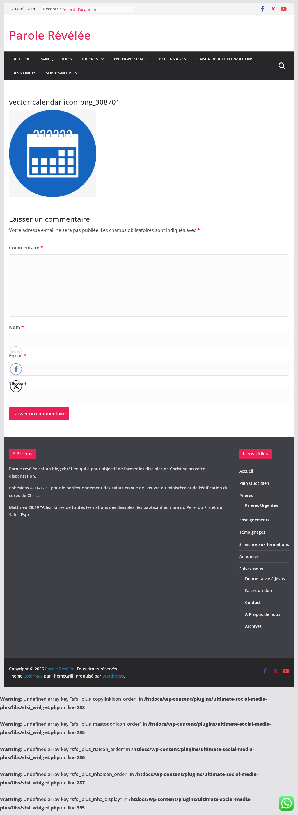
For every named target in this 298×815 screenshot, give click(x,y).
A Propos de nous (262, 614)
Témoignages (171, 59)
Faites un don (258, 590)
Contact (253, 602)
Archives (253, 626)
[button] (101, 59)
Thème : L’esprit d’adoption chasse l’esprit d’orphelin (96, 11)
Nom (16, 327)
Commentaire (26, 247)
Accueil (22, 59)
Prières (90, 59)
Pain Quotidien (56, 59)
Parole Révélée (50, 35)
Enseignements (131, 59)
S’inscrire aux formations (224, 59)
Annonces (25, 73)
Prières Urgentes (261, 505)
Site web (18, 383)
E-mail (17, 355)
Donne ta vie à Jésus (265, 578)
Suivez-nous (59, 73)
